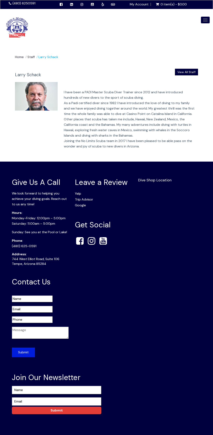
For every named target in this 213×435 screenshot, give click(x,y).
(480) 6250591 (23, 3)
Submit (23, 352)
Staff (31, 57)
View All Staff (186, 72)
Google (80, 205)
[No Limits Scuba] (17, 27)
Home (19, 57)
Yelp (78, 193)
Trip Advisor (84, 199)
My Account (139, 4)
